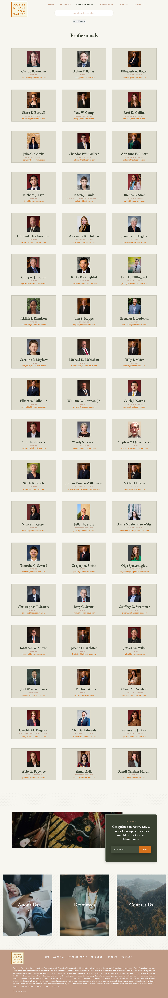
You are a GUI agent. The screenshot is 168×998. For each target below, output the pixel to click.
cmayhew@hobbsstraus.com (34, 365)
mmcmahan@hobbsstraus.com (84, 365)
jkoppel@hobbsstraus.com (84, 324)
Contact (139, 4)
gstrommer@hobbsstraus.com (134, 613)
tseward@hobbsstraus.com (33, 571)
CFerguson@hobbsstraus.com (33, 736)
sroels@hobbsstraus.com (33, 489)
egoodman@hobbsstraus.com (33, 242)
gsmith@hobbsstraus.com (84, 571)
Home (51, 4)
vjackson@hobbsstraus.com (134, 736)
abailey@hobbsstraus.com (84, 77)
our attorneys (56, 986)
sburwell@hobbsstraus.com (33, 118)
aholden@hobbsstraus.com (83, 242)
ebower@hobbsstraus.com (134, 77)
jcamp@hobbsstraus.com (84, 118)
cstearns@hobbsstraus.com (33, 613)
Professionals (85, 4)
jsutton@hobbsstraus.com (34, 654)
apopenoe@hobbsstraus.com (33, 777)
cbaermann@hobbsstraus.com (33, 77)
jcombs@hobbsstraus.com (34, 160)
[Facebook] (150, 957)
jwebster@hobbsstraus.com (84, 654)
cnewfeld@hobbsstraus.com (134, 695)
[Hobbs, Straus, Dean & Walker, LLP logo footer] (17, 953)
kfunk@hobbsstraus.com (84, 201)
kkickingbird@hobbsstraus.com (84, 283)
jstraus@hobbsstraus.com (84, 613)
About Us (65, 4)
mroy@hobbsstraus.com (134, 489)
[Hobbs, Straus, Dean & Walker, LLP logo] (19, 3)
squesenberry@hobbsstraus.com (134, 448)
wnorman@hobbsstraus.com (84, 407)
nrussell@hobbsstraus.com (33, 530)
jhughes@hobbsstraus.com (134, 242)
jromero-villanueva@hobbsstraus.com (84, 489)
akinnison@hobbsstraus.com (34, 324)
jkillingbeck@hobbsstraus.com (134, 283)
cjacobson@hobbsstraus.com (33, 283)
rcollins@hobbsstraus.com (134, 118)
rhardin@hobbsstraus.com (134, 777)
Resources (106, 4)
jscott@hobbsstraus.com (84, 530)
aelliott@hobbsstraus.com (134, 160)
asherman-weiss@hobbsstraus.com (134, 530)
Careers (124, 4)
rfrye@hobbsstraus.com (34, 201)
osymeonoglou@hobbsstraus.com (134, 571)
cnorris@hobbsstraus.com (134, 407)
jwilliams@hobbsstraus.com (33, 695)
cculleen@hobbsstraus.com (83, 160)
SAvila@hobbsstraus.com (84, 777)
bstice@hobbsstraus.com (134, 201)
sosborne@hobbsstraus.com (34, 448)
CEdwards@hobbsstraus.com (84, 736)
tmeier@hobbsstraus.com (134, 365)
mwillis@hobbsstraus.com (84, 695)
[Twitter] (156, 957)
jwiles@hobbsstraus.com (134, 654)
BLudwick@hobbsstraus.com (134, 324)
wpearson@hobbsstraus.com (84, 448)
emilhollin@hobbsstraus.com (33, 407)
